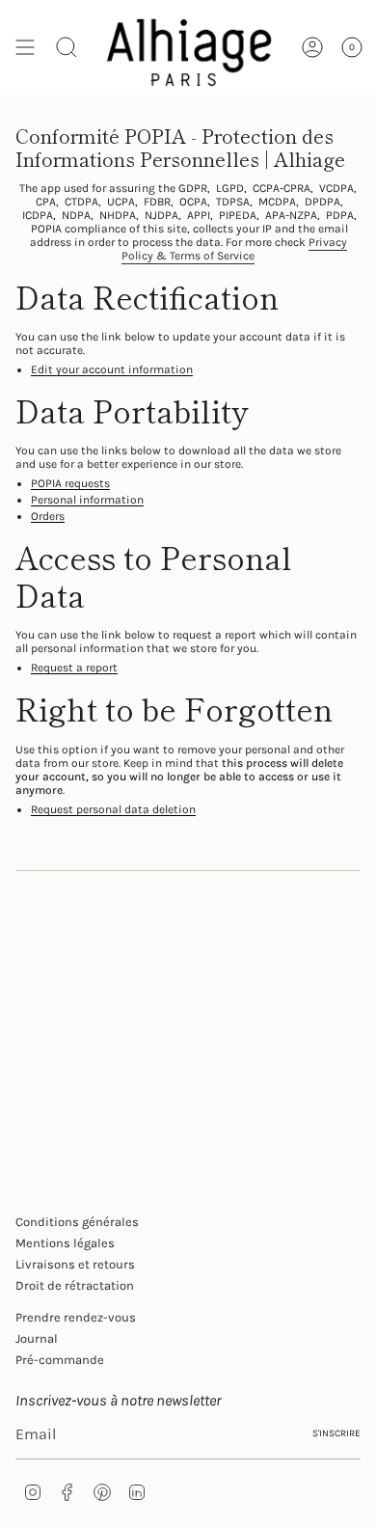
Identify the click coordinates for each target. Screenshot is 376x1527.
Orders (48, 516)
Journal (36, 1338)
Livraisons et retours (75, 1264)
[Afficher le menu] (25, 48)
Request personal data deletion (113, 810)
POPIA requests (70, 483)
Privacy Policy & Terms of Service (234, 248)
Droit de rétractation (74, 1285)
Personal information (87, 500)
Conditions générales (77, 1221)
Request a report (74, 668)
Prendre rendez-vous (75, 1317)
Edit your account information (112, 370)
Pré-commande (59, 1359)
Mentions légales (65, 1243)
